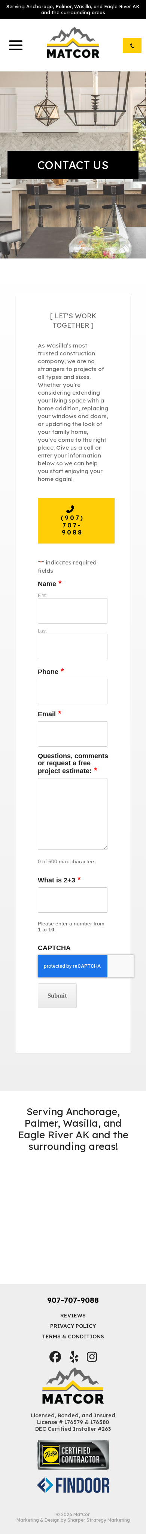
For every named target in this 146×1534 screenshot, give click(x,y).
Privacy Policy (73, 1326)
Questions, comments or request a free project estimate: (73, 764)
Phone (51, 672)
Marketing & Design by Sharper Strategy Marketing (73, 1520)
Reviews (73, 1315)
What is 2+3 (59, 880)
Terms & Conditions (73, 1336)
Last (42, 631)
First (42, 595)
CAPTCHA (54, 948)
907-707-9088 (73, 1300)
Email (49, 714)
